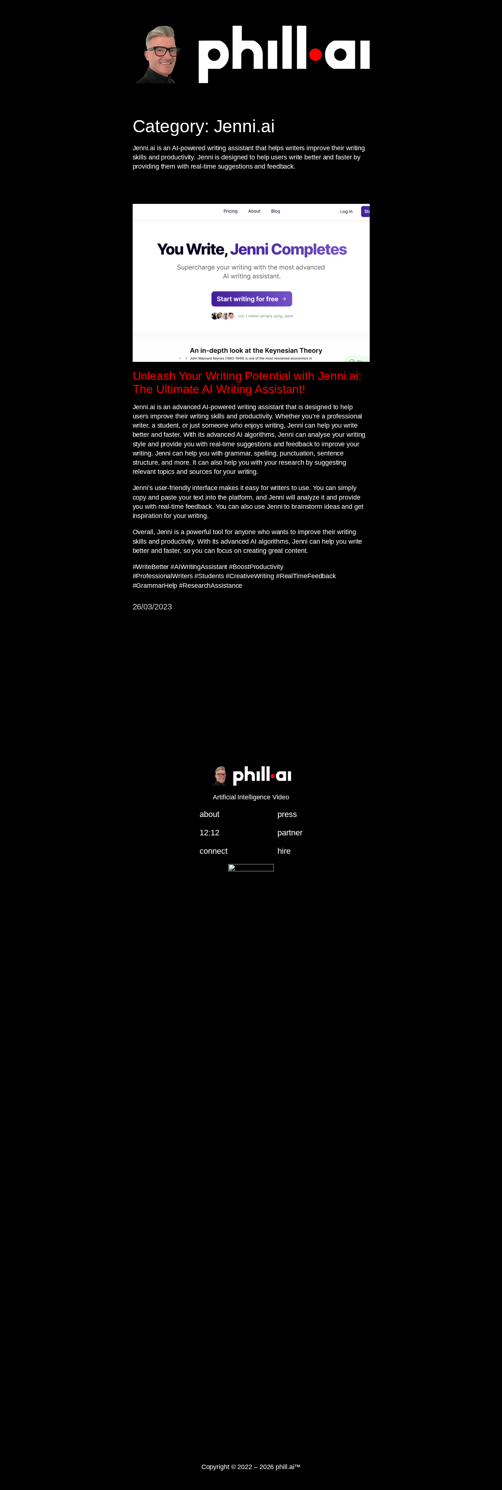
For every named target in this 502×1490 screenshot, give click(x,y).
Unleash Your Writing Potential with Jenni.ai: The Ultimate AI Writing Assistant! (247, 382)
